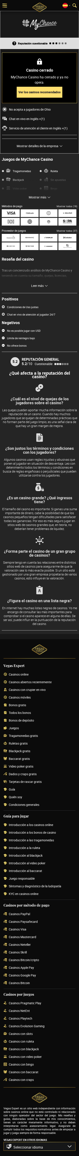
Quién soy (15, 797)
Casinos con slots (21, 1034)
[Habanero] (48, 246)
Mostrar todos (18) (67, 206)
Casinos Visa (17, 929)
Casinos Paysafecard (23, 922)
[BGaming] (11, 246)
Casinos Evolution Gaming (27, 1026)
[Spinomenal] (67, 246)
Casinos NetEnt (19, 1011)
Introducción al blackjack (26, 856)
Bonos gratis (17, 705)
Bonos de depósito (21, 720)
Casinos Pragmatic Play (25, 1003)
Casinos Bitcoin (19, 983)
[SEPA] (67, 222)
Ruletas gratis (18, 743)
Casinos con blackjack (24, 1049)
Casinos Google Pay (22, 975)
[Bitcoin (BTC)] (30, 213)
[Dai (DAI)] (48, 213)
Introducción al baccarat (25, 871)
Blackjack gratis (19, 751)
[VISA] (11, 213)
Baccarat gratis (19, 759)
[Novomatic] (30, 238)
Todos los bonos (20, 713)
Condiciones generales (24, 805)
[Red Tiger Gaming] (30, 246)
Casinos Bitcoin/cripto (24, 960)
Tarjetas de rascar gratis (25, 782)
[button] (39, 1146)
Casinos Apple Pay (21, 968)
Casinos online (19, 674)
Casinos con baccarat (23, 1072)
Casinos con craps (21, 1080)
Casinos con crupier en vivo (27, 690)
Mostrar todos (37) (67, 230)
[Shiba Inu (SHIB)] (48, 222)
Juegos (14, 728)
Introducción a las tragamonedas (31, 840)
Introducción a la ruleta (24, 848)
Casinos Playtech (20, 1019)
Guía (12, 789)
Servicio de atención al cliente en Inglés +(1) (38, 128)
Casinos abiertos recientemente (30, 682)
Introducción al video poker (27, 863)
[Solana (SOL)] (67, 213)
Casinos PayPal (19, 914)
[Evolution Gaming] (67, 238)
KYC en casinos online (23, 894)
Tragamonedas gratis (23, 736)
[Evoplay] (48, 238)
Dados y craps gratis (23, 774)
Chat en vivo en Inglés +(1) (27, 119)
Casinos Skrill (18, 952)
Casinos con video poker (25, 1057)
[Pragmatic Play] (11, 238)
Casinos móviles (20, 697)
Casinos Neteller (20, 945)
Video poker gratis (21, 766)
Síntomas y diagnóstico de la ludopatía (35, 886)
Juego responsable (22, 879)
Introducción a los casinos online (31, 825)
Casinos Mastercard (22, 937)
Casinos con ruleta (21, 1042)
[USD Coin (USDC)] (30, 222)
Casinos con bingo (21, 1064)
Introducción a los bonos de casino (32, 833)
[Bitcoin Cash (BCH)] (11, 222)
